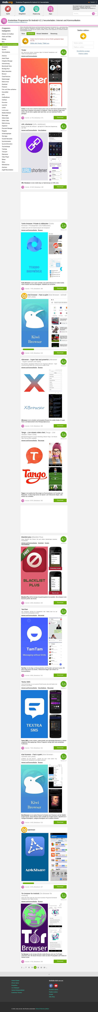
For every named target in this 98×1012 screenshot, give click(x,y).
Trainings (4, 149)
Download (4, 84)
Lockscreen (5, 110)
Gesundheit (5, 92)
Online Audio (5, 118)
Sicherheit (41, 543)
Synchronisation (6, 141)
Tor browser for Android (30, 893)
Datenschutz (5, 81)
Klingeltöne (14, 985)
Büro (3, 41)
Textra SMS (25, 682)
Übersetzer (5, 154)
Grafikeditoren (6, 97)
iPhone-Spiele (15, 983)
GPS (3, 94)
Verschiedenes (6, 52)
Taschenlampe (6, 146)
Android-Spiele (15, 980)
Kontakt (51, 994)
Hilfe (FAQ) (52, 996)
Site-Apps (4, 136)
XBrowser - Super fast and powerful (35, 360)
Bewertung (54, 33)
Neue (23, 33)
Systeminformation (7, 144)
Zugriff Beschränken (7, 170)
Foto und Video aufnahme (9, 89)
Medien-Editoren (6, 113)
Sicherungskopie (6, 133)
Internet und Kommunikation (10, 44)
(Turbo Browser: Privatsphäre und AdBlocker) (37, 225)
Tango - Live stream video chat (33, 432)
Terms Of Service (40, 1009)
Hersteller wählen (53, 989)
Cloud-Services (6, 76)
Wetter (4, 159)
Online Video (5, 120)
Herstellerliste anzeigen (83, 51)
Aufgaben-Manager (7, 61)
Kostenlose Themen (16, 992)
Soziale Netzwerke (7, 138)
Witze (3, 162)
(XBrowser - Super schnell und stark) (39, 361)
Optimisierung (6, 123)
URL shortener (26, 124)
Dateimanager (6, 79)
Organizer (4, 125)
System (4, 49)
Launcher (4, 105)
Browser (4, 74)
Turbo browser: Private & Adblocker (34, 224)
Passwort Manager (7, 128)
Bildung (4, 39)
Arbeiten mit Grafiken (8, 34)
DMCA (47, 1009)
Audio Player (5, 58)
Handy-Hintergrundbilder (17, 990)
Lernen (4, 107)
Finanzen (4, 87)
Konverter (4, 102)
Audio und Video (6, 36)
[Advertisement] (10, 204)
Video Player (5, 157)
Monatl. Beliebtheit (42, 33)
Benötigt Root (5, 68)
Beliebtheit (31, 33)
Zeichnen (4, 167)
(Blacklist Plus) (37, 537)
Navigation (5, 47)
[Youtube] (56, 987)
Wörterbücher (5, 164)
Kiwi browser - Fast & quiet (47, 296)
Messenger (5, 115)
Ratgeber (4, 131)
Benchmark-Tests (7, 66)
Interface (4, 100)
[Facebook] (51, 987)
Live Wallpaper (15, 987)
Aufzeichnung (5, 63)
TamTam (24, 609)
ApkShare (31, 830)
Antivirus (4, 55)
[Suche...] (93, 13)
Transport (4, 151)
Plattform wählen (83, 53)
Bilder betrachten (6, 71)
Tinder (23, 50)
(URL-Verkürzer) (38, 124)
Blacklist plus (26, 537)
